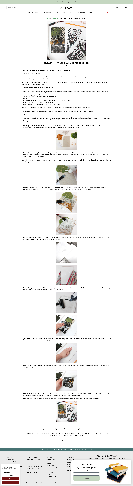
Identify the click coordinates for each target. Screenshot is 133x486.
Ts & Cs (49, 470)
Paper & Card (46, 12)
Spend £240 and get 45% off (66, 2)
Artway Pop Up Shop (12, 462)
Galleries (29, 464)
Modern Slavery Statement (54, 468)
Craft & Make (81, 12)
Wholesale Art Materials (13, 464)
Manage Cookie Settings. (21, 482)
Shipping (49, 457)
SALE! (106, 12)
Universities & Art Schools (34, 459)
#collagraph (63, 440)
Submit (86, 478)
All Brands (50, 472)
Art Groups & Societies (33, 468)
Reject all (10, 478)
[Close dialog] (129, 462)
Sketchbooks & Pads (31, 12)
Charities (29, 470)
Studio (91, 12)
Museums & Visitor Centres (34, 466)
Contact (49, 474)
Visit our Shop (10, 459)
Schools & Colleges (32, 457)
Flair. (47, 482)
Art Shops (29, 462)
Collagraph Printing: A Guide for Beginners (66, 63)
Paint (64, 12)
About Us (9, 457)
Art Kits (100, 12)
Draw (57, 12)
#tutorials (70, 440)
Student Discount (32, 472)
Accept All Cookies (10, 482)
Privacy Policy (51, 465)
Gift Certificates (51, 476)
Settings (10, 475)
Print (71, 12)
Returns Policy (51, 459)
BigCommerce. (60, 482)
